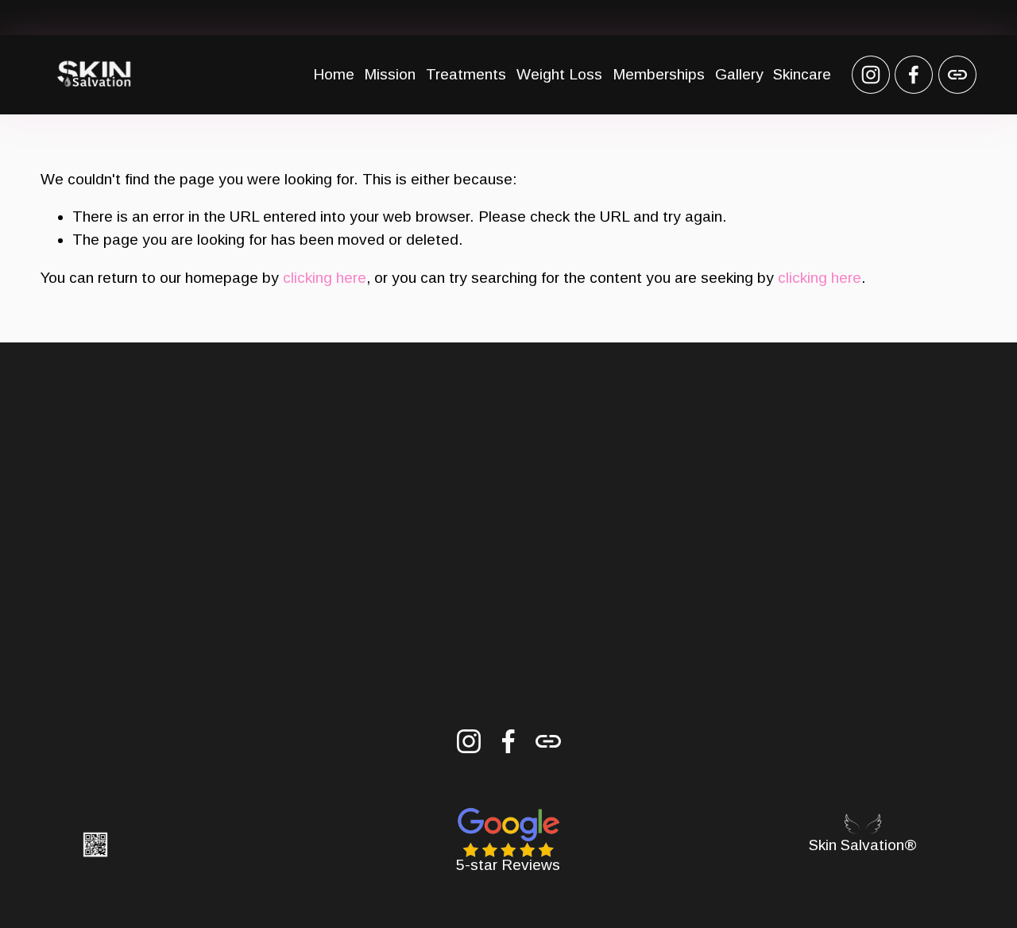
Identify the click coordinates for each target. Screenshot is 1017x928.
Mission (390, 74)
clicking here (324, 277)
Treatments (466, 74)
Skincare (802, 74)
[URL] (957, 75)
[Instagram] (871, 75)
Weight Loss (559, 74)
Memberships (659, 74)
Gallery (739, 74)
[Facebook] (914, 75)
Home (333, 74)
